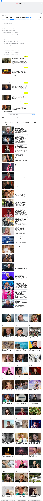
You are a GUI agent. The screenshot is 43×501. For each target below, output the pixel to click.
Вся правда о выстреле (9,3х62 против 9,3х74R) (11, 41)
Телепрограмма (4, 15)
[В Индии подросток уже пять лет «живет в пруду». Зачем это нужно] (35, 479)
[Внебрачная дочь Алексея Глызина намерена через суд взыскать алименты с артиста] (35, 426)
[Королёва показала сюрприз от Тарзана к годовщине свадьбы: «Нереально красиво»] (35, 466)
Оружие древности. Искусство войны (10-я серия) (11, 54)
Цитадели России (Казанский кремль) (10, 48)
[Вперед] (41, 3)
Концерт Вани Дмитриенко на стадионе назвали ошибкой (20, 220)
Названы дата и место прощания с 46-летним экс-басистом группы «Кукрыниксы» (20, 238)
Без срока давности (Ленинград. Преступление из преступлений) (14, 43)
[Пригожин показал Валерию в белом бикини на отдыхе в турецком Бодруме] (8, 492)
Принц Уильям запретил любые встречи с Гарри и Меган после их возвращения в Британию (20, 202)
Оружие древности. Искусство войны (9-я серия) (11, 52)
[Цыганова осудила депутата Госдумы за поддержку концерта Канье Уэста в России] (35, 320)
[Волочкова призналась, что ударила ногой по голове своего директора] (21, 413)
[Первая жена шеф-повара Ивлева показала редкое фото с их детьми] (21, 333)
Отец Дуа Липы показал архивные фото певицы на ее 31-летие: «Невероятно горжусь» (21, 156)
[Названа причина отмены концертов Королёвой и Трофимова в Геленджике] (8, 373)
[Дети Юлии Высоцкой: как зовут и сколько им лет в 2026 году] (8, 360)
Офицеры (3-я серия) (7, 23)
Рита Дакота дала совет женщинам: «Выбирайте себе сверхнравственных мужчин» (21, 147)
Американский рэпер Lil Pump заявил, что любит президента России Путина (20, 165)
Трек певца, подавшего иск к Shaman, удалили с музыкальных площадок (21, 275)
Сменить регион (28, 17)
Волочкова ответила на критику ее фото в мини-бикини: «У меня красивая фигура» (20, 175)
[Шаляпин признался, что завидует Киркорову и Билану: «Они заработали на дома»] (21, 373)
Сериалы (36, 19)
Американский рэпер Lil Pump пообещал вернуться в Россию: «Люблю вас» (21, 138)
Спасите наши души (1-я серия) (9, 28)
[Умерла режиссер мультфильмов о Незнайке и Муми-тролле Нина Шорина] (8, 426)
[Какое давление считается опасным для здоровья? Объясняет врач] (35, 360)
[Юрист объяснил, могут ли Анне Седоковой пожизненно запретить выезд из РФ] (35, 492)
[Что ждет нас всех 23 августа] (21, 453)
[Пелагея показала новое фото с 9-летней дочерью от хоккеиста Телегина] (8, 386)
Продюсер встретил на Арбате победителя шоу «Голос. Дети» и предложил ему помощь (20, 211)
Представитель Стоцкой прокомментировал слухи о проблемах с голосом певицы (21, 284)
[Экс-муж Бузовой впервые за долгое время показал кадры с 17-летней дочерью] (21, 479)
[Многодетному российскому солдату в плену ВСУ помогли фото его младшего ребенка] (35, 333)
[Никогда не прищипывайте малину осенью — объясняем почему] (35, 413)
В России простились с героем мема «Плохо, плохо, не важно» (21, 302)
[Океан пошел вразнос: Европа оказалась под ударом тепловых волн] (21, 347)
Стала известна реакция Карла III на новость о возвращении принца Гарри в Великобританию (21, 129)
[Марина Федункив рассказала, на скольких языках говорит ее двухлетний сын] (8, 400)
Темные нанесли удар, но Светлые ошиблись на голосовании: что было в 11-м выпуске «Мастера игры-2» (21, 184)
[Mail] (1, 1)
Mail (1, 500)
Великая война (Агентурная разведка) (10, 75)
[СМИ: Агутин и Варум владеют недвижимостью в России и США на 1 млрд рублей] (21, 439)
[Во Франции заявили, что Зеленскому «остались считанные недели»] (35, 347)
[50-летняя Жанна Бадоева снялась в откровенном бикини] (8, 479)
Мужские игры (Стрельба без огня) (9, 30)
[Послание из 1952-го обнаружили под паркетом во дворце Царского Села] (8, 347)
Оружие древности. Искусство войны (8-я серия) (11, 50)
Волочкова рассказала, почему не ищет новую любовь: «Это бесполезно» (20, 229)
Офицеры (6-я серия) (7, 111)
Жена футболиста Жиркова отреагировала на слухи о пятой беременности (20, 247)
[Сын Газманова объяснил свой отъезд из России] (8, 320)
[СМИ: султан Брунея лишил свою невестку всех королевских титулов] (21, 360)
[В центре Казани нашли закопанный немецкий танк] (21, 426)
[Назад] (39, 3)
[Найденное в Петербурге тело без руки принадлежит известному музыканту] (8, 439)
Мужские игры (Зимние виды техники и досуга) (11, 34)
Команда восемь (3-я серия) (8, 82)
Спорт (40, 19)
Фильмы (32, 19)
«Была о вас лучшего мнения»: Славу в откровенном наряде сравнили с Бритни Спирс (20, 293)
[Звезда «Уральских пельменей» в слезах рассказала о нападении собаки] (35, 439)
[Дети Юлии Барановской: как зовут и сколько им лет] (35, 453)
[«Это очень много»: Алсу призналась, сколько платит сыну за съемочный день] (21, 466)
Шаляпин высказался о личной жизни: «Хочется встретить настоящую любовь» (20, 193)
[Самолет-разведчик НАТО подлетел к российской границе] (21, 400)
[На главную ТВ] (2, 1)
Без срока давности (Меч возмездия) (9, 45)
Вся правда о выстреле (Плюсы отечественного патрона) (12, 39)
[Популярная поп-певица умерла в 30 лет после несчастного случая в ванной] (8, 453)
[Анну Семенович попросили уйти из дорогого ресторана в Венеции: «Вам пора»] (35, 373)
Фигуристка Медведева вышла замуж (20, 256)
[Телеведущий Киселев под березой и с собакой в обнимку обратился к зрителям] (8, 333)
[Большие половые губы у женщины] (8, 466)
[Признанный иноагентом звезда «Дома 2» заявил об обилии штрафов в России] (21, 492)
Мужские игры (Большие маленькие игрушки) (11, 32)
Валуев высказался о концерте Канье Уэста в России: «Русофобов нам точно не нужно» (20, 266)
